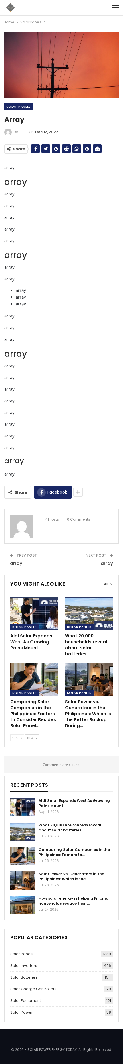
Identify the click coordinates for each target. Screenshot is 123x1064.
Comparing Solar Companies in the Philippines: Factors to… (74, 852)
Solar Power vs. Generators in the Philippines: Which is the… (71, 876)
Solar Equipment (25, 1000)
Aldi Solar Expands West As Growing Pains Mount (74, 803)
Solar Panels (18, 106)
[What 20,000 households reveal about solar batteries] (89, 613)
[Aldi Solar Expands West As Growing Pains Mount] (34, 613)
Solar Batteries (23, 977)
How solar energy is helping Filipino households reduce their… (73, 901)
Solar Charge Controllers (33, 989)
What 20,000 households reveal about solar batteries (70, 827)
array (16, 563)
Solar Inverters (23, 965)
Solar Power (21, 1012)
